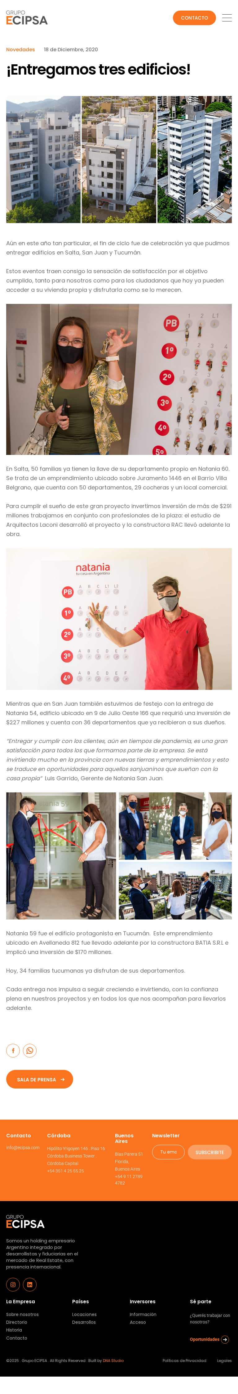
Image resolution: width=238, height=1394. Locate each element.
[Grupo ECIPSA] (25, 1217)
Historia (14, 1330)
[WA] (30, 1050)
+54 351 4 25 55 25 (65, 1170)
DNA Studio (113, 1360)
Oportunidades (204, 1339)
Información (143, 1314)
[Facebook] (13, 1050)
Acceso (138, 1322)
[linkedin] (30, 1284)
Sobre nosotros (22, 1314)
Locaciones (84, 1314)
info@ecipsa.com (22, 1147)
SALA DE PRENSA (36, 1079)
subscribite (210, 1152)
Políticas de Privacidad (184, 1361)
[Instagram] (13, 1284)
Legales (224, 1361)
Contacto (194, 18)
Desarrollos (84, 1322)
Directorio (16, 1322)
